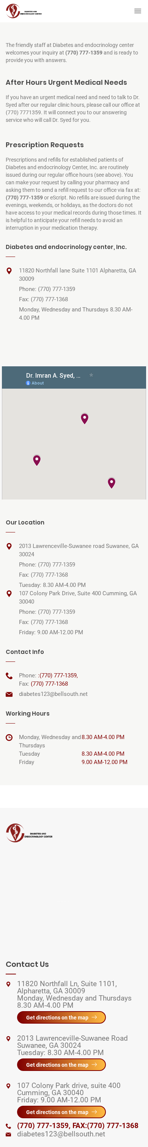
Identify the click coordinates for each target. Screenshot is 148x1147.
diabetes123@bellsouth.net (53, 694)
